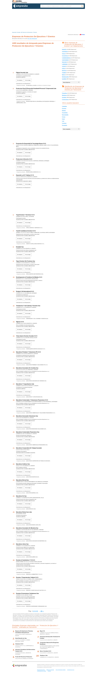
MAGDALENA (65, 76)
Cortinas (64, 123)
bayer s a (42, 631)
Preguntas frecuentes (41, 669)
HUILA (63, 68)
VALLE (63, 53)
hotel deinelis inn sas (21, 638)
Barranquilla (65, 114)
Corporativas (65, 99)
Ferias (63, 116)
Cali (63, 121)
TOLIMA (64, 72)
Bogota (64, 110)
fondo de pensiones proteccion (23, 656)
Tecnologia (65, 112)
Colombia (64, 106)
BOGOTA (64, 49)
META (63, 74)
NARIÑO (64, 79)
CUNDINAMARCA (66, 57)
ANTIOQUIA (65, 51)
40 (41, 611)
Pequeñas (64, 93)
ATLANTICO (65, 55)
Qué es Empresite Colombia (60, 669)
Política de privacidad (50, 669)
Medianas (64, 95)
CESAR (64, 66)
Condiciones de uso (70, 669)
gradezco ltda (44, 655)
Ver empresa (19, 80)
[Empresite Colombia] (20, 7)
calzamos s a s (19, 643)
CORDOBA (64, 64)
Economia (64, 125)
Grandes (64, 97)
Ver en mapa (27, 80)
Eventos (64, 108)
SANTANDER (65, 60)
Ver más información (32, 38)
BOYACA (64, 70)
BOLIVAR (64, 62)
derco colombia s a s (45, 651)
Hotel (63, 119)
